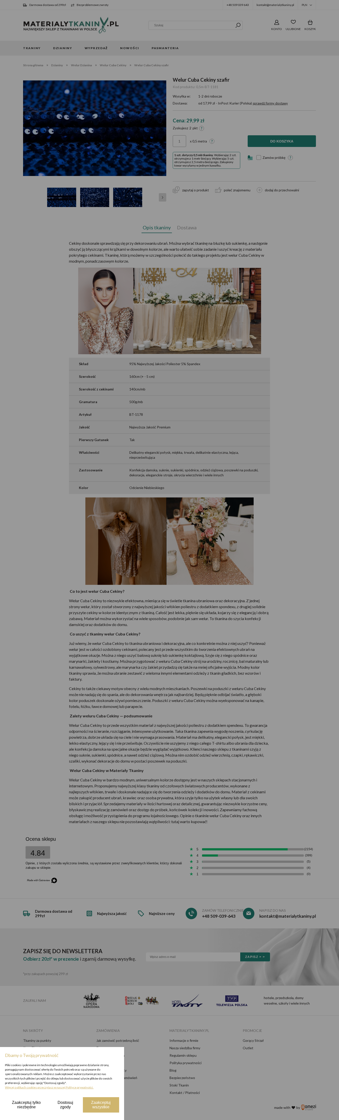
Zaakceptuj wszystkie (101, 1104)
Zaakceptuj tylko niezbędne (26, 1104)
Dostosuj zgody (65, 1104)
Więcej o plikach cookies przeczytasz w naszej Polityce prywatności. (49, 1087)
